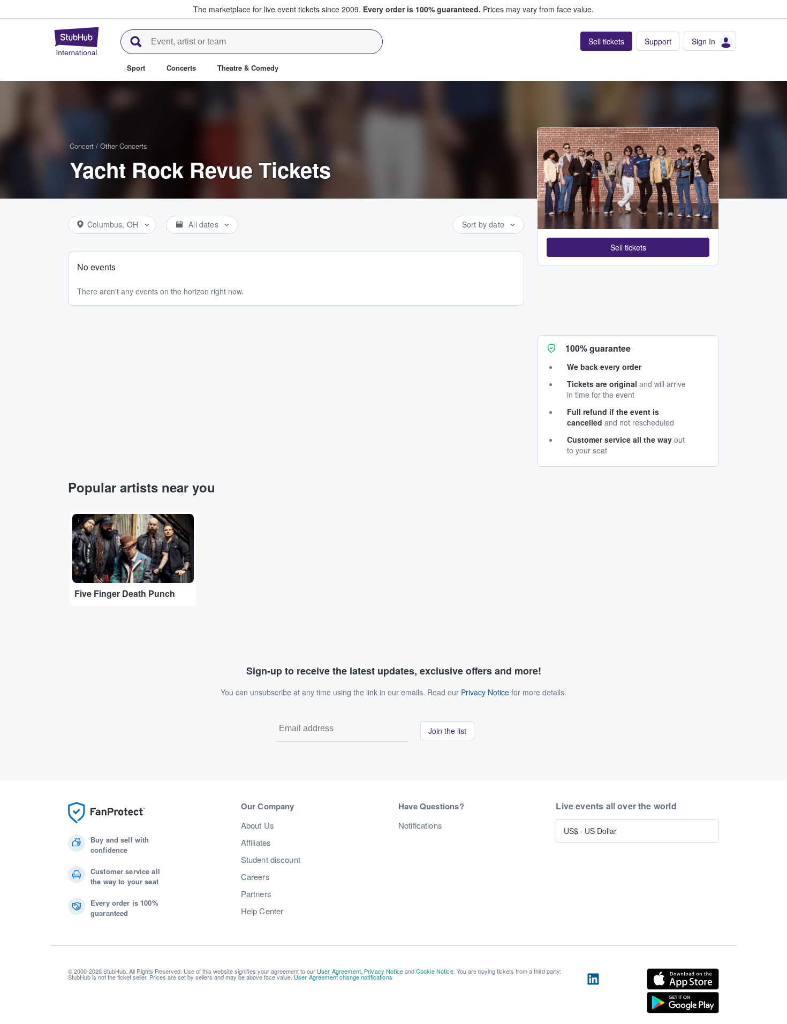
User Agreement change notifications (343, 977)
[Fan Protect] (106, 813)
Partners (256, 894)
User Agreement (339, 971)
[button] (628, 247)
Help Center (262, 911)
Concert (82, 146)
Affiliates (256, 842)
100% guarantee (598, 348)
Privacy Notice (485, 692)
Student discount (270, 859)
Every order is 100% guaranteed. (422, 9)
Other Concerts (123, 146)
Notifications (420, 825)
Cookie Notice (434, 971)
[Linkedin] (593, 993)
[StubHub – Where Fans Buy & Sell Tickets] (76, 41)
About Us (257, 825)
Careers (255, 877)
